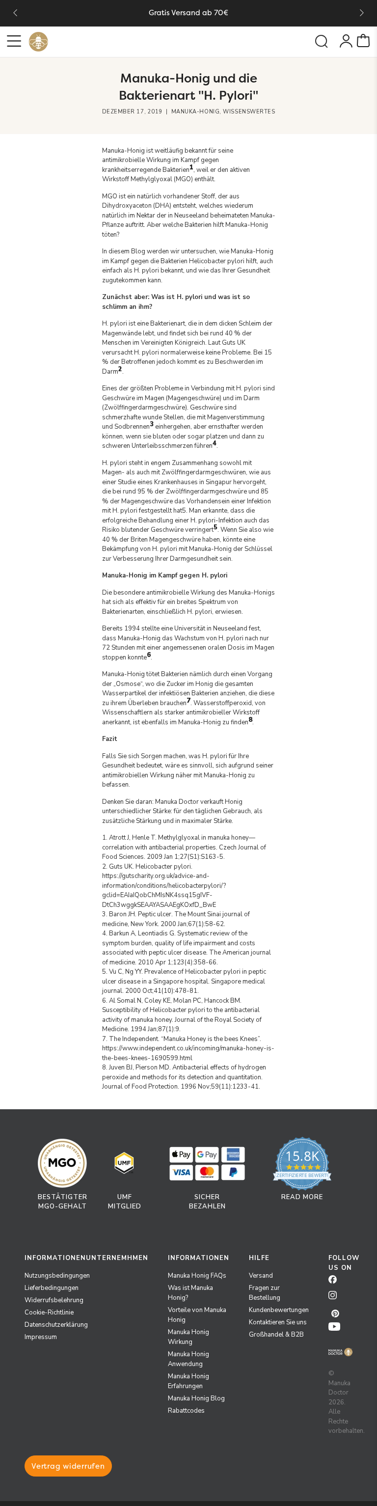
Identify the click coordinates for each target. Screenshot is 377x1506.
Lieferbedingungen (52, 1288)
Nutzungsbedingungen (57, 1275)
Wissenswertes (249, 111)
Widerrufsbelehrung (54, 1300)
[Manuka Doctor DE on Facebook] (336, 1282)
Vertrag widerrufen (68, 1466)
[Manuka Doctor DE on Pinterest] (336, 1314)
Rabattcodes (186, 1410)
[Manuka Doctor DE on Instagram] (336, 1298)
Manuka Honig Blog (196, 1398)
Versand (261, 1275)
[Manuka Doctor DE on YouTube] (336, 1329)
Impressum (41, 1337)
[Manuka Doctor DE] (38, 42)
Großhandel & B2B (276, 1334)
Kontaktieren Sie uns (278, 1322)
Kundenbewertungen (279, 1310)
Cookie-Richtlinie (49, 1312)
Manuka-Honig (195, 111)
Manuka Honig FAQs (197, 1275)
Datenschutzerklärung (56, 1324)
